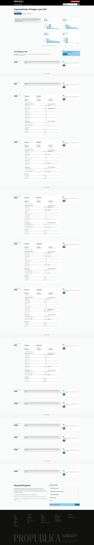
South (42, 518)
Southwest (43, 520)
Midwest (42, 516)
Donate (69, 516)
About (15, 516)
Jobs (15, 525)
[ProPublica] (18, 1)
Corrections (57, 518)
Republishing (70, 540)
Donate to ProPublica (75, 1)
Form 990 (16, 54)
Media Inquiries (57, 521)
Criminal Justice (30, 520)
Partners (15, 521)
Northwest (43, 517)
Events (15, 523)
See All (29, 522)
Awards (15, 522)
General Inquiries (58, 516)
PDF (64, 65)
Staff (15, 520)
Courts (29, 518)
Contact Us (65, 54)
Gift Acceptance (72, 542)
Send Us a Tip (57, 517)
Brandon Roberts (34, 494)
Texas (42, 521)
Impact (15, 517)
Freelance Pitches (58, 520)
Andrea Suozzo (17, 494)
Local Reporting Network (45, 522)
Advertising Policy (65, 542)
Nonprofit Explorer (18, 4)
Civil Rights (30, 517)
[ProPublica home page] (37, 538)
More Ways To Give (71, 517)
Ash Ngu (27, 494)
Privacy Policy (76, 540)
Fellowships (16, 526)
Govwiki (15, 499)
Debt (28, 521)
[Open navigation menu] (69, 1)
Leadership (16, 518)
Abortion (29, 516)
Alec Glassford (23, 494)
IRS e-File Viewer (24, 498)
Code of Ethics (65, 540)
